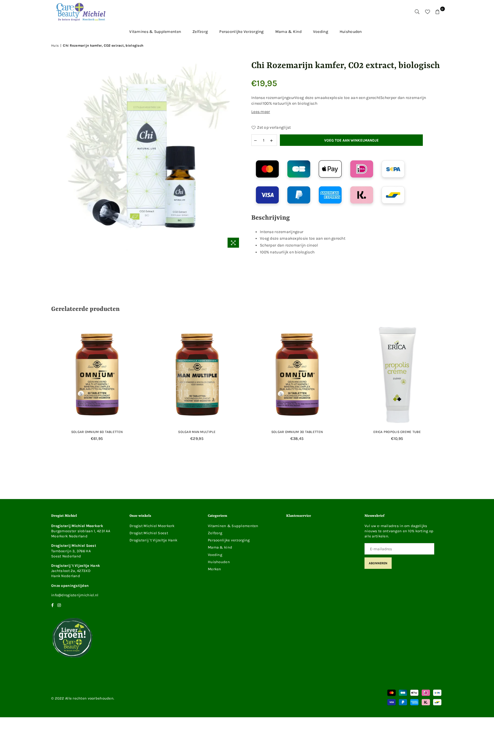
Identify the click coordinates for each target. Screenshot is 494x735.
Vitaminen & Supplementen (233, 526)
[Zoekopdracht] (417, 11)
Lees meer (260, 111)
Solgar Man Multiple (197, 432)
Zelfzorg (200, 31)
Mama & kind (288, 31)
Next (454, 389)
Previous (40, 389)
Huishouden (351, 31)
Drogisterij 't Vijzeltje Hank (153, 540)
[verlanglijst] (427, 11)
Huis (55, 45)
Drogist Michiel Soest (149, 533)
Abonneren (378, 563)
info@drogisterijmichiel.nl (74, 595)
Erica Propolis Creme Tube (397, 432)
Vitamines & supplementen (155, 31)
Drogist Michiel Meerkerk (152, 526)
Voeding (320, 31)
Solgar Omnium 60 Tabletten (97, 432)
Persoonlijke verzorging (241, 31)
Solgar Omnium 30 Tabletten (297, 432)
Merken (214, 569)
